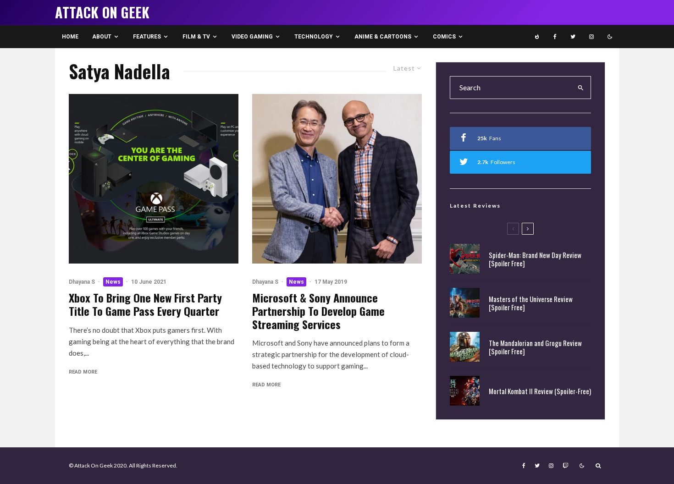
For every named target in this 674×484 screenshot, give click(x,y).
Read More (83, 372)
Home (70, 36)
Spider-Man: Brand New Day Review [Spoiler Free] (535, 259)
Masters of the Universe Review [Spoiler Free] (531, 303)
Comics (444, 36)
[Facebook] (555, 36)
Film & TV (196, 36)
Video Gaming (252, 36)
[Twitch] (565, 465)
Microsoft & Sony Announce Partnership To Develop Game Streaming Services (318, 310)
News (113, 282)
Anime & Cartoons (382, 36)
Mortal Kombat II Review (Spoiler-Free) (540, 391)
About (101, 36)
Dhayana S (82, 282)
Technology (313, 36)
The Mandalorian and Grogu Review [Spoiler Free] (535, 347)
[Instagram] (591, 36)
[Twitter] (573, 36)
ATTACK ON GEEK (102, 12)
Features (147, 36)
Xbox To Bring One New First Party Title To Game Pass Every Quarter (145, 304)
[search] (581, 88)
